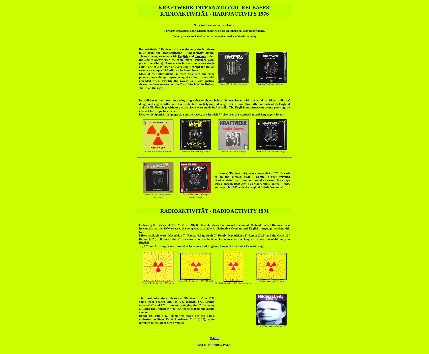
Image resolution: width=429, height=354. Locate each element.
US (152, 107)
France (239, 104)
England (284, 104)
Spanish (213, 114)
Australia (221, 107)
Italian (210, 66)
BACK (214, 338)
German (200, 56)
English (183, 56)
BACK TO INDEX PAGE (214, 344)
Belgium (208, 104)
